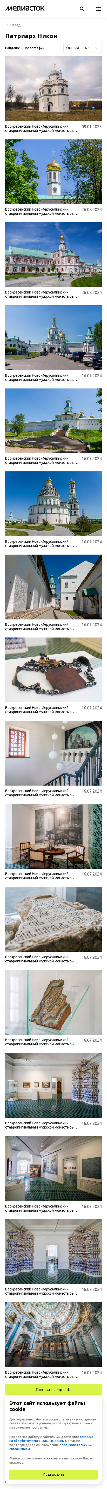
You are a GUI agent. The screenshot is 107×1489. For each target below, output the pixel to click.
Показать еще (49, 1389)
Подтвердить (53, 1474)
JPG (12, 114)
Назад (15, 25)
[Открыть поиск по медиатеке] (82, 9)
